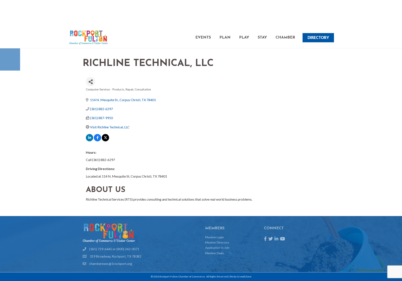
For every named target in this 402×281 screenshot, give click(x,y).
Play (244, 38)
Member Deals (214, 253)
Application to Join (217, 247)
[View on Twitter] (105, 140)
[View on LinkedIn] (89, 140)
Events (203, 38)
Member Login (214, 237)
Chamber (285, 38)
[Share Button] (90, 81)
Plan (225, 38)
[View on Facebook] (97, 140)
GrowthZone (244, 276)
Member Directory (217, 242)
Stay (262, 38)
